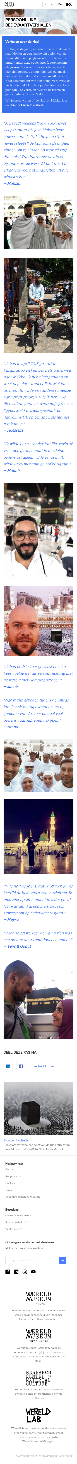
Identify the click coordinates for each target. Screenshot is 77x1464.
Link (38, 1117)
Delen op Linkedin (8, 1066)
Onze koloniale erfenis (18, 1215)
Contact (10, 1169)
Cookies (10, 1183)
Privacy (10, 1190)
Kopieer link (40, 1066)
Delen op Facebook (20, 1066)
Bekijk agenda (14, 1229)
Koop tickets (13, 1176)
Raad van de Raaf (16, 1222)
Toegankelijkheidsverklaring (22, 1197)
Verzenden (62, 1260)
